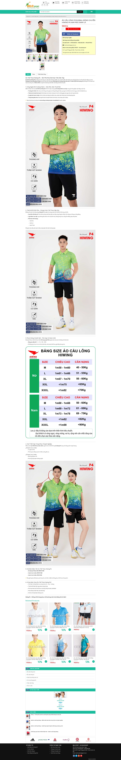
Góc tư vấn (29, 685)
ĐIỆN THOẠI (86, 3)
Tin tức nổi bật (30, 749)
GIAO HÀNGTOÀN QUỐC (57, 3)
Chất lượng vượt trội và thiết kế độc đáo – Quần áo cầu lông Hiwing (44, 731)
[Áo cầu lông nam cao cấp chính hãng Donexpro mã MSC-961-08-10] (84, 645)
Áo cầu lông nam (35, 16)
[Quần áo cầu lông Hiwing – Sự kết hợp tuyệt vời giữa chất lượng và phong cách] (28, 728)
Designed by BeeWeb (92, 759)
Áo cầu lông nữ (30, 674)
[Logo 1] (32, 740)
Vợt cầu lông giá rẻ (31, 680)
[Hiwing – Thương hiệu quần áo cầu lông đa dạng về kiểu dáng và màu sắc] (28, 716)
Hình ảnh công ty (31, 751)
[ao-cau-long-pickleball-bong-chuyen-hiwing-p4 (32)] (34, 58)
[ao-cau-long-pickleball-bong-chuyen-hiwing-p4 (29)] (50, 58)
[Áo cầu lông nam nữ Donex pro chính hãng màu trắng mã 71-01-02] (84, 614)
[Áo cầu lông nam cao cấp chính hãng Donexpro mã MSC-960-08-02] (60, 645)
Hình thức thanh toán (55, 747)
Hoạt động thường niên (32, 753)
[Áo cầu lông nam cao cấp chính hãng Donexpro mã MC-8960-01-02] (37, 614)
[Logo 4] (66, 740)
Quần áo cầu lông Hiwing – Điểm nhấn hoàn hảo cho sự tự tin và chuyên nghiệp (47, 720)
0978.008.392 (74, 42)
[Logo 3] (55, 740)
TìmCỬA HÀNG (46, 3)
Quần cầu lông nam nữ (32, 677)
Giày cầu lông (30, 683)
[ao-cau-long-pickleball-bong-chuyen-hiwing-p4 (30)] (45, 58)
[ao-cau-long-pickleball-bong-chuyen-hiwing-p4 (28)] (56, 58)
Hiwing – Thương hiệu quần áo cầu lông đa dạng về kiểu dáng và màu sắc (46, 714)
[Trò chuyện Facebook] (71, 34)
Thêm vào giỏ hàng (73, 29)
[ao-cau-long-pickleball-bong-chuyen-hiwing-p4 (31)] (39, 58)
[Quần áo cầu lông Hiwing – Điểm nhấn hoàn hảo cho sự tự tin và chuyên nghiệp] (28, 722)
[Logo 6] (88, 740)
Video (33, 74)
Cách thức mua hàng (55, 753)
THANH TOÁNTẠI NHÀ (67, 3)
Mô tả (28, 74)
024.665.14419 (66, 42)
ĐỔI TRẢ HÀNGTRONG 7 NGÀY (76, 3)
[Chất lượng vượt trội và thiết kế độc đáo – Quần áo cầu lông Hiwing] (28, 733)
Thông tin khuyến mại (55, 751)
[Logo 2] (43, 740)
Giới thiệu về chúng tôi (32, 747)
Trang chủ (28, 16)
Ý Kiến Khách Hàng (42, 74)
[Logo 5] (77, 740)
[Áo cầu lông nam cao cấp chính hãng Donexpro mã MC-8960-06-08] (37, 645)
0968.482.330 (81, 42)
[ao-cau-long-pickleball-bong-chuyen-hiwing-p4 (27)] (42, 66)
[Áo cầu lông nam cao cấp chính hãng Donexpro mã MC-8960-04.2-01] (60, 614)
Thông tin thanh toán (55, 749)
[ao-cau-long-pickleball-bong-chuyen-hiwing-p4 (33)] (28, 58)
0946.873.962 (89, 42)
